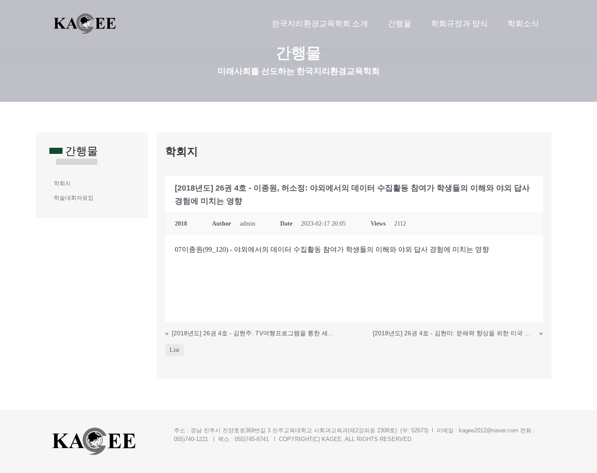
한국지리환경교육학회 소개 (320, 23)
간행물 (399, 23)
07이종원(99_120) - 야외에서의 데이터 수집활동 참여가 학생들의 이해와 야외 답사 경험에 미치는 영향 (332, 249)
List (174, 350)
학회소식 (523, 23)
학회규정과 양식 (459, 23)
